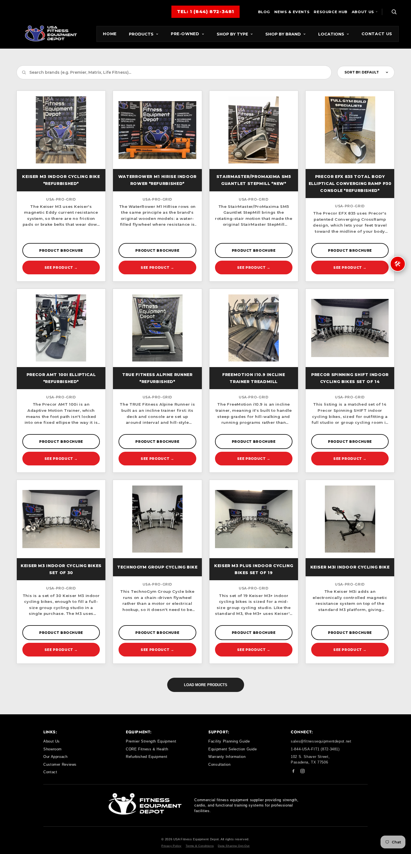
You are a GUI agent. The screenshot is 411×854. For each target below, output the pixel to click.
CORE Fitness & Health (147, 749)
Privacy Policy (171, 845)
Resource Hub (331, 11)
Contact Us (377, 33)
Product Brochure (61, 250)
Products (141, 34)
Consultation (219, 764)
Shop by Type (232, 34)
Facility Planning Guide (229, 741)
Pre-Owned (185, 33)
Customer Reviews (60, 764)
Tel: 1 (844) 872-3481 (205, 11)
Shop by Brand (283, 34)
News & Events (292, 11)
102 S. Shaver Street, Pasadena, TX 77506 (310, 759)
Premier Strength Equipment (151, 741)
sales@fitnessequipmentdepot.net (321, 741)
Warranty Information (227, 757)
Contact (50, 772)
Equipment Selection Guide (232, 749)
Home (110, 33)
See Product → (61, 267)
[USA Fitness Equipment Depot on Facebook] (293, 772)
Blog (264, 11)
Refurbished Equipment (146, 757)
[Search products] (394, 11)
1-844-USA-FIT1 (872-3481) (315, 749)
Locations (331, 34)
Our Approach (55, 757)
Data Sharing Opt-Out (234, 845)
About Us (363, 11)
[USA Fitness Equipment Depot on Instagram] (302, 772)
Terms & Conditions (200, 845)
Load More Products (205, 685)
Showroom (52, 749)
